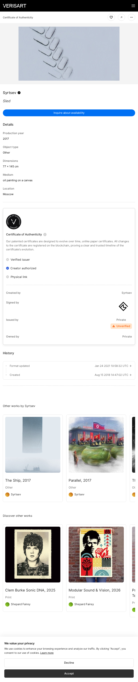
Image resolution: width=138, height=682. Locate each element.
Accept (69, 673)
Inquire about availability (69, 112)
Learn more (47, 652)
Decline (69, 662)
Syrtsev (9, 93)
